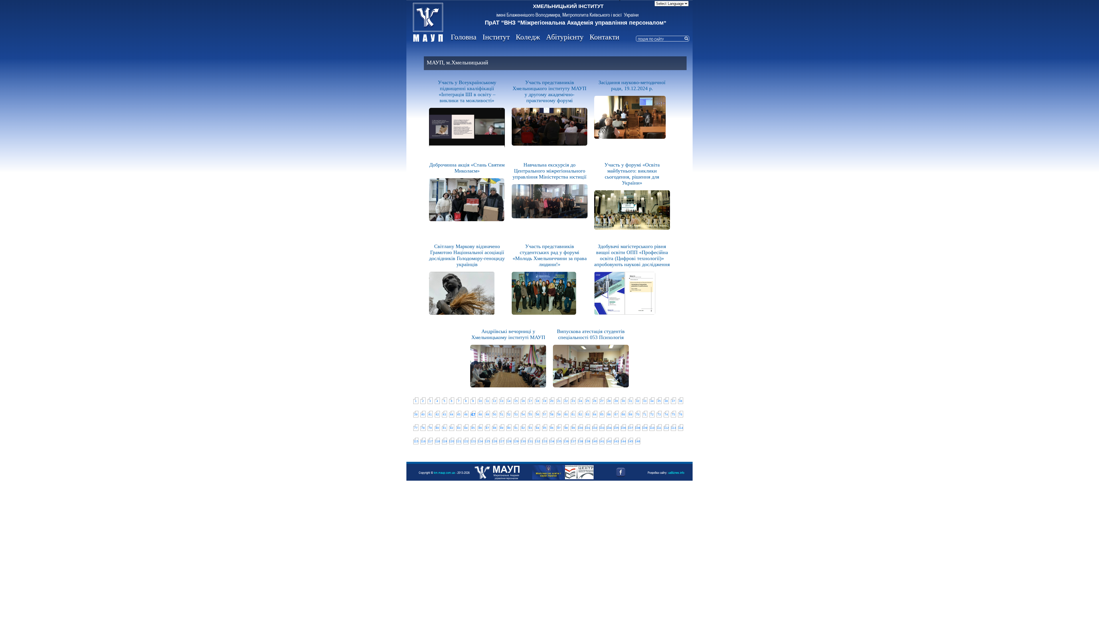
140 (594, 441)
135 (559, 441)
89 (501, 427)
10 (480, 401)
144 (623, 441)
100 (580, 427)
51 (501, 414)
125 (487, 441)
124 (480, 441)
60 (566, 414)
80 (437, 427)
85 (473, 427)
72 (652, 414)
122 (466, 441)
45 (458, 414)
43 (444, 414)
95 (544, 427)
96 (552, 427)
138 (580, 441)
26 (594, 401)
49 (487, 414)
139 (587, 441)
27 (602, 401)
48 (480, 414)
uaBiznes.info (676, 472)
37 (673, 401)
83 (458, 427)
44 (451, 414)
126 (494, 441)
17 (530, 401)
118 (437, 441)
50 (494, 414)
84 (466, 427)
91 (516, 427)
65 (602, 414)
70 (637, 414)
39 (416, 414)
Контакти (604, 37)
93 (530, 427)
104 (609, 427)
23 (573, 401)
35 (659, 401)
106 (623, 427)
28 (609, 401)
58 (552, 414)
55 (530, 414)
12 (494, 401)
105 (616, 427)
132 (537, 441)
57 (544, 414)
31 (630, 401)
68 (623, 414)
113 (673, 427)
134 (551, 441)
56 (537, 414)
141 (601, 441)
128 (508, 441)
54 (523, 414)
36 (666, 401)
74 (666, 414)
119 (444, 441)
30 (623, 401)
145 (630, 441)
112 (666, 427)
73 (659, 414)
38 (680, 401)
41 (430, 414)
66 (609, 414)
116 (423, 441)
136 (566, 441)
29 (616, 401)
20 (552, 401)
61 (573, 414)
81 (444, 427)
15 (516, 401)
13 (501, 401)
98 (566, 427)
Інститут (496, 37)
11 (487, 401)
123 (473, 441)
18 (537, 401)
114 (680, 427)
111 (659, 427)
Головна (464, 37)
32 (637, 401)
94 (537, 427)
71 (645, 414)
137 (573, 441)
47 (473, 414)
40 (423, 414)
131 (530, 441)
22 (566, 401)
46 (466, 414)
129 (516, 441)
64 (594, 414)
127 (501, 441)
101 (587, 427)
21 (559, 401)
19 (544, 401)
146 (637, 441)
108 (637, 427)
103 (601, 427)
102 (594, 427)
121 (458, 441)
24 (580, 401)
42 (437, 414)
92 (523, 427)
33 (645, 401)
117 (430, 441)
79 (430, 427)
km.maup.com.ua (444, 472)
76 (680, 414)
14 (509, 401)
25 (587, 401)
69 (630, 414)
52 (509, 414)
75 (673, 414)
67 (616, 414)
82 (451, 427)
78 (423, 427)
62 (580, 414)
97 (559, 427)
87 (487, 427)
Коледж (528, 37)
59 (559, 414)
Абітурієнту (565, 37)
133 (544, 441)
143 (616, 441)
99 (573, 427)
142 (609, 441)
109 (644, 427)
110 (652, 427)
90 (509, 427)
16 (523, 401)
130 (523, 441)
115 (416, 441)
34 (652, 401)
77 (416, 427)
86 (480, 427)
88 (494, 427)
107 (630, 427)
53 (516, 414)
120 (451, 441)
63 (587, 414)
